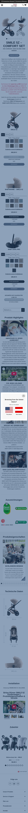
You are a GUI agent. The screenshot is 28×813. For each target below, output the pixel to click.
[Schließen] (23, 396)
